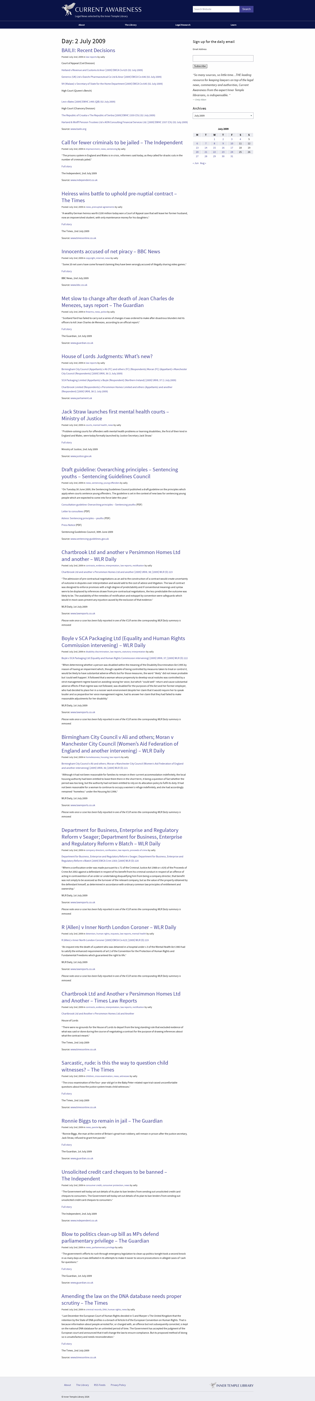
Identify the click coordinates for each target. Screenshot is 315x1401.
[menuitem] (82, 25)
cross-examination (104, 1076)
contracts (90, 565)
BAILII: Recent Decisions (88, 50)
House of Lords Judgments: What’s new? (107, 356)
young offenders (112, 482)
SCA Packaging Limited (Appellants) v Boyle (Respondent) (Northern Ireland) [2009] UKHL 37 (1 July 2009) (119, 380)
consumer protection (113, 1185)
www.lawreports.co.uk (83, 613)
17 (232, 147)
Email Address (200, 49)
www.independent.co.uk (84, 180)
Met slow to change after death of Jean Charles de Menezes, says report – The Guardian (118, 302)
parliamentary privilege (103, 1247)
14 (206, 147)
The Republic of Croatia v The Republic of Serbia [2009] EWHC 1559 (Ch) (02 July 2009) (108, 115)
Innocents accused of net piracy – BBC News (111, 251)
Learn (233, 24)
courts (89, 425)
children (90, 1076)
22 (214, 152)
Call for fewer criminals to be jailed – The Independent (122, 142)
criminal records (94, 1309)
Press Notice (68, 525)
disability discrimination (97, 651)
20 (197, 152)
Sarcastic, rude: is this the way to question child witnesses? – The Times (115, 1066)
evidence (100, 565)
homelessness (93, 757)
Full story (67, 166)
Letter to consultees (72, 511)
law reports (91, 57)
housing (105, 757)
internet (100, 258)
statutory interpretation (134, 651)
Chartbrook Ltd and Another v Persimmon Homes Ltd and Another (98, 1013)
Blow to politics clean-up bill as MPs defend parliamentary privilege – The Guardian (110, 1237)
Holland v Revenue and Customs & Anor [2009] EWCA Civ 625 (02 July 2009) (102, 70)
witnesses (124, 1076)
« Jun (196, 163)
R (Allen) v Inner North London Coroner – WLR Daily (119, 927)
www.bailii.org (78, 129)
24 (232, 152)
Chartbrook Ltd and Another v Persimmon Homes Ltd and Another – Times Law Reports (121, 997)
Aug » (203, 163)
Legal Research (182, 24)
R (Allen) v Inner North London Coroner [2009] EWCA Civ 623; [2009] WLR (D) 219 (105, 940)
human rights (103, 933)
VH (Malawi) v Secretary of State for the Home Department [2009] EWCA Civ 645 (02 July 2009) (112, 83)
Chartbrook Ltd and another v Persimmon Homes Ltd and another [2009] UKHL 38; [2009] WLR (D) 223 (117, 572)
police (104, 311)
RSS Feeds (99, 1385)
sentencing (112, 149)
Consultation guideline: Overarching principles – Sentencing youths (99, 504)
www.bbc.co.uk (79, 285)
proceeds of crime (138, 850)
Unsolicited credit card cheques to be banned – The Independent (114, 1175)
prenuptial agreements (103, 207)
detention (90, 933)
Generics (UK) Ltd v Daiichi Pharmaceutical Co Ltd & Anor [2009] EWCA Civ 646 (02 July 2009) (112, 77)
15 (214, 147)
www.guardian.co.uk (82, 343)
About (82, 24)
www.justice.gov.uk (81, 456)
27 (197, 156)
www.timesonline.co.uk (83, 238)
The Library (130, 24)
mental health (100, 425)
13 (197, 147)
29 (214, 156)
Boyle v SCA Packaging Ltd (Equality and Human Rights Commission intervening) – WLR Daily (123, 641)
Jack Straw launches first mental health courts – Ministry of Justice (115, 415)
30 (223, 156)
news (103, 149)
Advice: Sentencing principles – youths (83, 518)
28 (206, 156)
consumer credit (94, 1185)
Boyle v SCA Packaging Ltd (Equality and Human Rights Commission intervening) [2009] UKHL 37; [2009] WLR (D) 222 (125, 658)
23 (223, 152)
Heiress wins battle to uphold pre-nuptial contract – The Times (119, 197)
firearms (90, 311)
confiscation (111, 850)
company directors (95, 850)
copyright (90, 258)
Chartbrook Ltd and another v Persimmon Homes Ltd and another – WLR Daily (121, 555)
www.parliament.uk (81, 398)
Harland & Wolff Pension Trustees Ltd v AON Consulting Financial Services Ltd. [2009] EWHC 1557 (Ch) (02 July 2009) (125, 122)
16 (223, 147)
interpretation (112, 565)
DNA (105, 1309)
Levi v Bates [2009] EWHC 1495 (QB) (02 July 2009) (88, 101)
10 (232, 143)
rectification (138, 565)
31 (232, 156)
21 (206, 152)
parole (95, 1127)
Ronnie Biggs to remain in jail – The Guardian (112, 1120)
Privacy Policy (118, 1385)
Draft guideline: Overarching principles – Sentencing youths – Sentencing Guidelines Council (120, 473)
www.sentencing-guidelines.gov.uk (90, 539)
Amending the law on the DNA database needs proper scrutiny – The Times (121, 1299)
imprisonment (93, 149)
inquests (115, 933)
